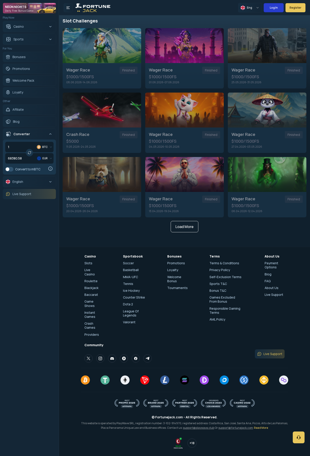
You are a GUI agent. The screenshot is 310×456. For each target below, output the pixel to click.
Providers (91, 335)
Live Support (274, 295)
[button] (24, 134)
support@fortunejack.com (235, 428)
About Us (271, 288)
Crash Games (89, 325)
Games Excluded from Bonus (222, 299)
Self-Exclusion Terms (225, 277)
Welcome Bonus (174, 279)
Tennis (128, 284)
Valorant (129, 322)
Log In (274, 8)
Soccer (128, 263)
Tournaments (177, 288)
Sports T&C (218, 284)
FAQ (268, 281)
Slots (88, 263)
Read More (261, 428)
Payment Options (271, 265)
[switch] (9, 169)
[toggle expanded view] (68, 7)
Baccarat (91, 295)
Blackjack (91, 288)
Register (295, 8)
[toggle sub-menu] (50, 26)
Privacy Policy (219, 270)
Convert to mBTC (27, 169)
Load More (184, 226)
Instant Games (89, 315)
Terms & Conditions (224, 263)
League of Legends (131, 313)
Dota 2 (128, 304)
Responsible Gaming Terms (224, 310)
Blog (268, 274)
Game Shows (89, 303)
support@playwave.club (198, 428)
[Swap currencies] (29, 152)
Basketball (131, 270)
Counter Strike (134, 297)
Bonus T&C (217, 291)
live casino (89, 272)
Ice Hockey (131, 291)
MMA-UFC (130, 277)
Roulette (91, 281)
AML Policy (217, 319)
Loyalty (172, 270)
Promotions (176, 263)
